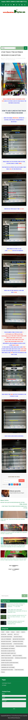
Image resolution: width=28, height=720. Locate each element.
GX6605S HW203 (18, 636)
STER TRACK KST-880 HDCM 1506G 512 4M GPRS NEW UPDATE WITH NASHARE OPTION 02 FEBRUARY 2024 (13, 546)
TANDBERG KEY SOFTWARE (8, 667)
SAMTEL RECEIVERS (6, 655)
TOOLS (3, 672)
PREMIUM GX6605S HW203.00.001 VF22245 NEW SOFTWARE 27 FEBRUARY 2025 (16, 622)
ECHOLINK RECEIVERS (6, 636)
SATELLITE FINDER (17, 655)
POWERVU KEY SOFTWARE (7, 646)
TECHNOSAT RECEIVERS (7, 669)
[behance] (22, 4)
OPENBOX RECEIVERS (6, 643)
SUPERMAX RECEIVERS (6, 665)
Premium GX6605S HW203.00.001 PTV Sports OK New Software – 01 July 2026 (16, 617)
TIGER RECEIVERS (19, 669)
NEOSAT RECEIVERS (6, 641)
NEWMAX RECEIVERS (18, 641)
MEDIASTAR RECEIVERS (18, 639)
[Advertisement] (14, 30)
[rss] (11, 4)
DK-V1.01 (16, 634)
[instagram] (25, 4)
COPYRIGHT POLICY (6, 683)
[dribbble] (17, 4)
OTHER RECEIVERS (18, 643)
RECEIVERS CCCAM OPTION (8, 650)
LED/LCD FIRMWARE (6, 639)
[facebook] (3, 4)
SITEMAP (4, 685)
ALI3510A (3, 634)
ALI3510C (10, 634)
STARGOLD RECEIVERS (20, 657)
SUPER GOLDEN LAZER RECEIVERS (9, 662)
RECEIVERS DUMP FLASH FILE (8, 653)
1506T (17, 632)
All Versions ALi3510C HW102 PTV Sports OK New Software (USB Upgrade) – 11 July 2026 (16, 605)
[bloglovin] (14, 4)
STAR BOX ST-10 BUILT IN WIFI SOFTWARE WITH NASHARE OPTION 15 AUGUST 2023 (14, 533)
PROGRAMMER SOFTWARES (8, 648)
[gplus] (8, 4)
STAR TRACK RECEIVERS (10, 59)
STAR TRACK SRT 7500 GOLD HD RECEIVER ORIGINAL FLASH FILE (13, 520)
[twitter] (6, 4)
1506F (2, 632)
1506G (7, 632)
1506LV (13, 632)
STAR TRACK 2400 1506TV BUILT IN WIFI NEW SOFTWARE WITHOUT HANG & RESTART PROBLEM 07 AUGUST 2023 (14, 559)
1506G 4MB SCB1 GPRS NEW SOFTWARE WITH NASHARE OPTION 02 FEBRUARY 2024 (17, 611)
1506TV (23, 632)
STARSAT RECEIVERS (6, 660)
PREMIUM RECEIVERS (21, 646)
